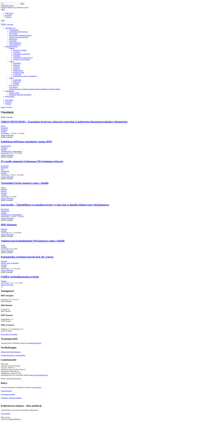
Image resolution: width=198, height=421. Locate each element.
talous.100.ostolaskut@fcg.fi (39, 375)
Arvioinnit (16, 52)
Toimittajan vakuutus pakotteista (11, 398)
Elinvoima (16, 65)
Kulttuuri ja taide (18, 72)
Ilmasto (3, 126)
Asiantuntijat (17, 80)
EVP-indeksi (13, 33)
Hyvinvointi (17, 74)
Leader (3, 187)
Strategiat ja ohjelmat (20, 50)
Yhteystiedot (9, 13)
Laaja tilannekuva (15, 44)
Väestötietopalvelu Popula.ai (18, 32)
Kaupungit (4, 128)
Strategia (3, 191)
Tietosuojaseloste (6, 391)
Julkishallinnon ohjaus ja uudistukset (25, 76)
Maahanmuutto (18, 70)
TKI (2, 169)
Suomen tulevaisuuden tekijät (18, 37)
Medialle (16, 83)
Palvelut (11, 48)
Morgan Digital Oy (14, 419)
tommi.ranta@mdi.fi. (34, 343)
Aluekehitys (17, 63)
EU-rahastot (5, 166)
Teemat (11, 61)
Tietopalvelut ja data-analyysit (23, 57)
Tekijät (11, 78)
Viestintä (3, 131)
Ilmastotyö (16, 69)
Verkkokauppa (9, 96)
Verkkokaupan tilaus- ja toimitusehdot (13, 355)
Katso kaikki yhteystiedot (9, 334)
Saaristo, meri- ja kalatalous (10, 263)
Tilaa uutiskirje (5, 414)
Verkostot (4, 193)
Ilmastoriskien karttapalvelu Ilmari (20, 35)
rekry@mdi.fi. (36, 387)
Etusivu (3, 107)
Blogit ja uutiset (14, 93)
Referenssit (16, 82)
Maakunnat (4, 167)
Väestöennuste (14, 30)
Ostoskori (8, 17)
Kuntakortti (12, 41)
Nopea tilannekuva (15, 43)
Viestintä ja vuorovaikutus (21, 59)
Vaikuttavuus (5, 171)
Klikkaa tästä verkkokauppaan (11, 352)
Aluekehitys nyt (10, 28)
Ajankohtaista (9, 91)
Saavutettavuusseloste (8, 394)
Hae (3, 9)
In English (8, 15)
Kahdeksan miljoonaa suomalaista (20, 95)
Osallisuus (4, 130)
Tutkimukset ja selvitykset (21, 54)
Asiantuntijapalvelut (11, 46)
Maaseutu (4, 189)
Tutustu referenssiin (7, 135)
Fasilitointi (16, 56)
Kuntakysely (13, 39)
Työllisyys (16, 67)
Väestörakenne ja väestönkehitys (11, 151)
